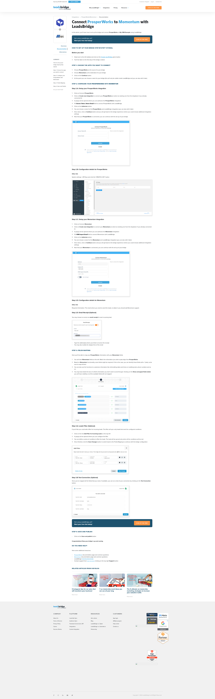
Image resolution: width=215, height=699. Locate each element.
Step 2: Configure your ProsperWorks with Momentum (59, 77)
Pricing (115, 8)
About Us (55, 618)
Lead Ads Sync (73, 618)
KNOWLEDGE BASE (87, 559)
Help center (116, 624)
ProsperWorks (78, 555)
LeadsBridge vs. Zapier (97, 624)
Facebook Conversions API (76, 624)
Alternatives (63, 52)
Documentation (62, 49)
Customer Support (144, 2)
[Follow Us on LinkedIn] (62, 695)
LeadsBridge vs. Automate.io (98, 626)
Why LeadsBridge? (94, 8)
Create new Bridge (107, 57)
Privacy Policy (56, 624)
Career (55, 626)
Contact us (116, 626)
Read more (75, 595)
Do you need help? (58, 89)
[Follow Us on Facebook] (53, 695)
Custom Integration (74, 629)
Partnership (94, 629)
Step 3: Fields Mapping (59, 83)
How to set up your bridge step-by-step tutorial (58, 64)
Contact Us (159, 2)
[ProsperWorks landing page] (60, 22)
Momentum (77, 557)
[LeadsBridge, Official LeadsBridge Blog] (62, 7)
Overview (64, 46)
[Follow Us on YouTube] (67, 695)
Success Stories (57, 629)
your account (91, 561)
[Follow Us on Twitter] (72, 695)
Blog (92, 621)
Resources (124, 8)
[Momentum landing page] (60, 36)
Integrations (106, 8)
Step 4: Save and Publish (59, 86)
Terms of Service (57, 621)
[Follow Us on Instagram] (58, 695)
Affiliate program (117, 621)
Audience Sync (73, 621)
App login (115, 618)
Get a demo (94, 618)
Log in (152, 2)
